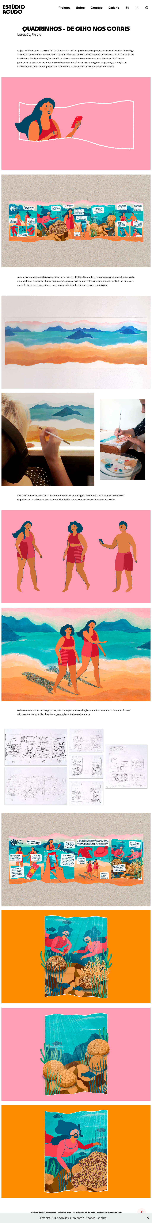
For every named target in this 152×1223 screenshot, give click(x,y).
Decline (102, 1217)
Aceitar (90, 1217)
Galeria (114, 7)
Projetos (64, 7)
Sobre (80, 7)
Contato (97, 7)
